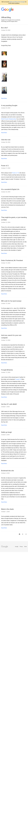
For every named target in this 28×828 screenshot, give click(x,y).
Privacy (21, 546)
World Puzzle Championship (8, 119)
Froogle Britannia (7, 370)
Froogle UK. (18, 379)
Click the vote (5, 140)
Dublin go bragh (6, 432)
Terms (25, 546)
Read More (4, 98)
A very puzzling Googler (9, 105)
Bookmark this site (7, 471)
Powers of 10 (15, 173)
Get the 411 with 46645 (9, 404)
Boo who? (4, 28)
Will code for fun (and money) (11, 301)
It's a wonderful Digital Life (10, 189)
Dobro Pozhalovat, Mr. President (12, 260)
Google (16, 546)
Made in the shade (7, 509)
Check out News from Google (17, 2)
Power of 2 (5, 166)
